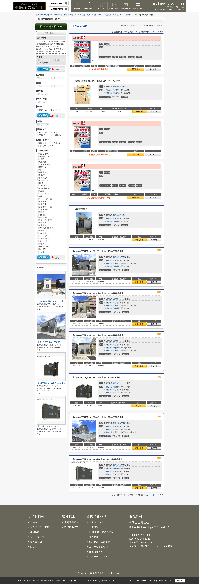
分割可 (43, 159)
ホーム (33, 522)
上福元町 (121, 215)
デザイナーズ (45, 207)
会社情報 (135, 516)
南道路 (43, 172)
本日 (55, 133)
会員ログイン (89, 8)
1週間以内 (58, 135)
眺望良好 (43, 162)
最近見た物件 (114, 8)
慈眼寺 (117, 90)
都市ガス (43, 167)
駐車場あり (44, 178)
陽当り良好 (44, 154)
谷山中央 (121, 257)
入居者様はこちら (98, 556)
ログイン (35, 546)
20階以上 (43, 180)
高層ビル (43, 196)
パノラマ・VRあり (46, 146)
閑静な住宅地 (45, 157)
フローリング (45, 220)
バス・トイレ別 (46, 217)
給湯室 (43, 231)
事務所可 (43, 202)
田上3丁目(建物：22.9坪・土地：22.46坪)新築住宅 (56, 383)
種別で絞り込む (51, 33)
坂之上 (117, 93)
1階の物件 (44, 188)
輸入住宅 (43, 249)
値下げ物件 (44, 63)
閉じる (180, 581)
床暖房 (43, 244)
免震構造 (43, 223)
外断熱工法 (44, 246)
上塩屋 (122, 263)
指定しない (43, 110)
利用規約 (35, 532)
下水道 (43, 252)
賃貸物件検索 (57, 3)
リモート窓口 (138, 8)
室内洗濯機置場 (46, 228)
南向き (43, 170)
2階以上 (43, 186)
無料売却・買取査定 (99, 541)
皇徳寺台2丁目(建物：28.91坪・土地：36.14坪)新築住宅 (58, 342)
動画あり (57, 143)
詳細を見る (136, 69)
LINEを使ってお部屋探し (102, 532)
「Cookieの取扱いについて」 (145, 581)
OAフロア (44, 236)
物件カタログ (37, 541)
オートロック (45, 209)
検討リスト (101, 8)
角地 (42, 175)
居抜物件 (43, 212)
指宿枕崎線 (108, 90)
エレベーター (45, 199)
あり (52, 110)
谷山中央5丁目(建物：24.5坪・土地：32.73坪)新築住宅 (58, 426)
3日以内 (42, 135)
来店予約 (94, 527)
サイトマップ (37, 536)
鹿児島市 (114, 86)
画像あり (42, 143)
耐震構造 (43, 225)
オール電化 (44, 239)
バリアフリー (45, 241)
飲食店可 (43, 204)
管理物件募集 (96, 551)
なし (59, 110)
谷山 (116, 219)
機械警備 (43, 233)
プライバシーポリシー (42, 527)
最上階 (43, 191)
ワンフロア (44, 194)
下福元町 (121, 86)
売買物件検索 (57, 8)
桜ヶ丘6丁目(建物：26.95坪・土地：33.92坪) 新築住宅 (58, 301)
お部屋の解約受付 (98, 546)
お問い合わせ (126, 8)
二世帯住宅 (44, 164)
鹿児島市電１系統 (111, 263)
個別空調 (43, 215)
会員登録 (77, 8)
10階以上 (43, 183)
